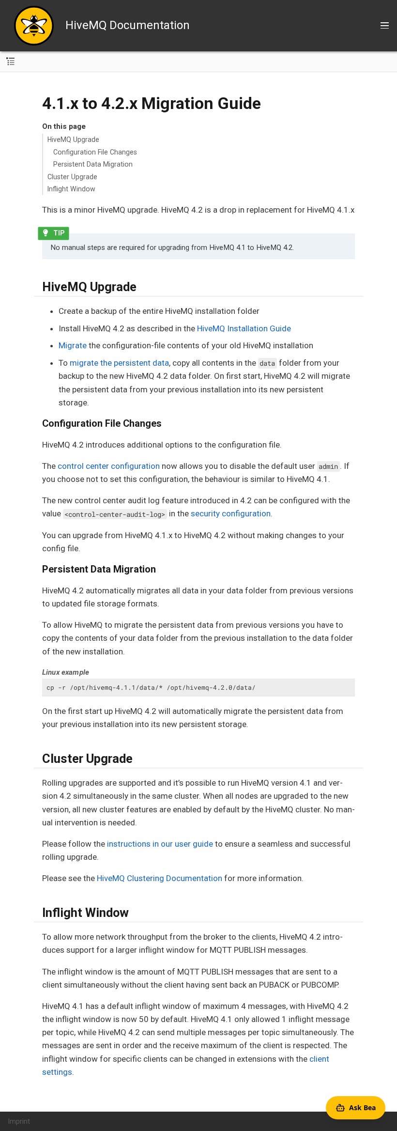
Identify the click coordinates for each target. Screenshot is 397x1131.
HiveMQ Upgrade (73, 139)
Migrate (73, 345)
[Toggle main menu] (384, 25)
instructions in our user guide (160, 844)
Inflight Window (71, 189)
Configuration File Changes (95, 152)
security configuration (231, 513)
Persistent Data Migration (93, 164)
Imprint (19, 1121)
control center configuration (109, 466)
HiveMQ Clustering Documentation (159, 878)
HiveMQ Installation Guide (244, 328)
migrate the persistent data (119, 363)
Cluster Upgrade (72, 177)
